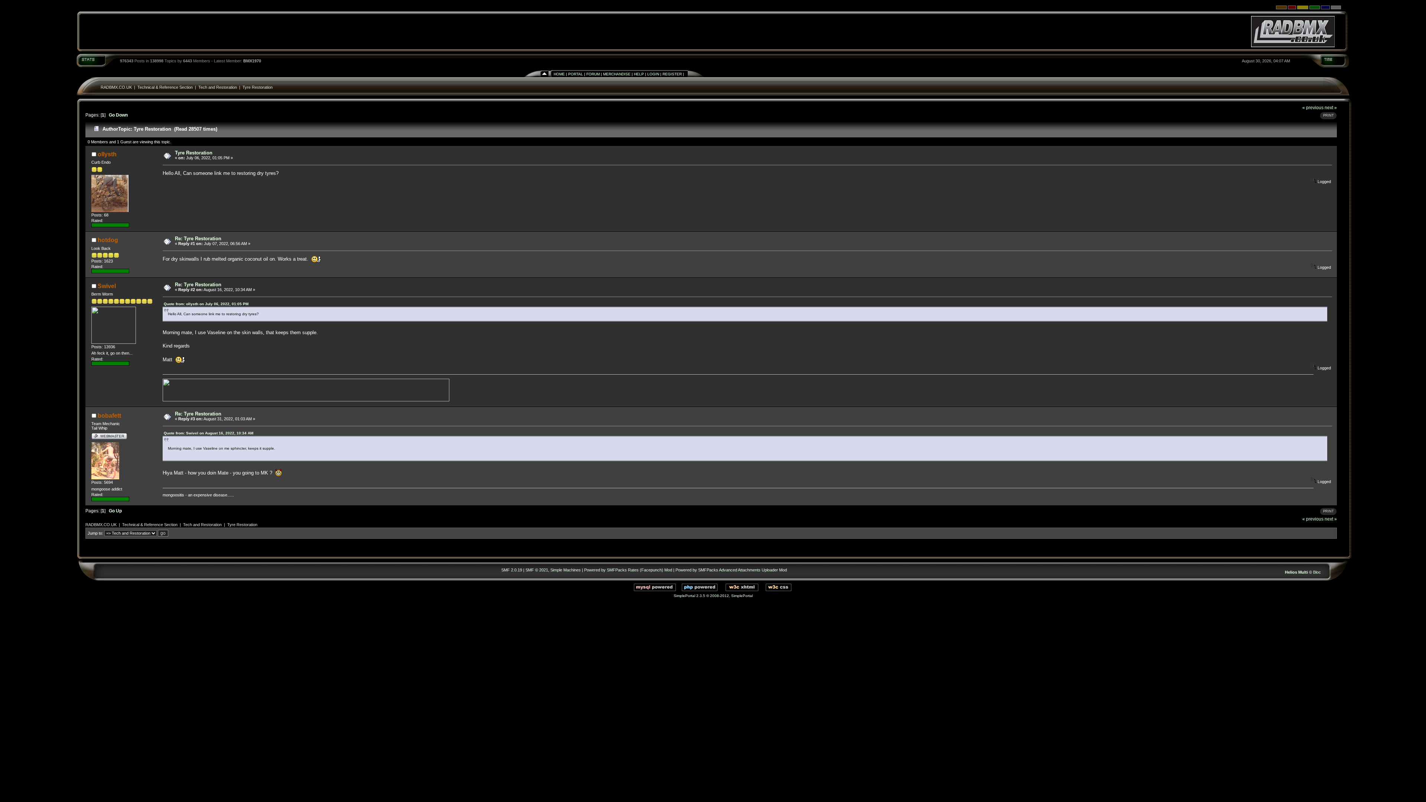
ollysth (107, 154)
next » (1331, 107)
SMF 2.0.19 (511, 570)
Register (672, 74)
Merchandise (617, 74)
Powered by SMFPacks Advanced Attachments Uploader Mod (731, 570)
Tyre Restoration (257, 87)
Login (653, 74)
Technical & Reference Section (165, 87)
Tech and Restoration (217, 87)
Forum (593, 74)
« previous (1313, 107)
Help (639, 74)
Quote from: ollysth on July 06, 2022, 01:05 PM (206, 304)
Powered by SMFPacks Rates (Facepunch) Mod (628, 570)
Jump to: (95, 533)
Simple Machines (565, 570)
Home (559, 74)
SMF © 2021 (536, 570)
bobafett (109, 416)
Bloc (1317, 572)
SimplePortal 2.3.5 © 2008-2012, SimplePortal (713, 596)
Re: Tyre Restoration (198, 238)
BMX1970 (252, 61)
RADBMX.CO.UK (116, 87)
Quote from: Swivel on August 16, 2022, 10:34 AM (208, 433)
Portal (575, 74)
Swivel (107, 286)
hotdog (108, 240)
